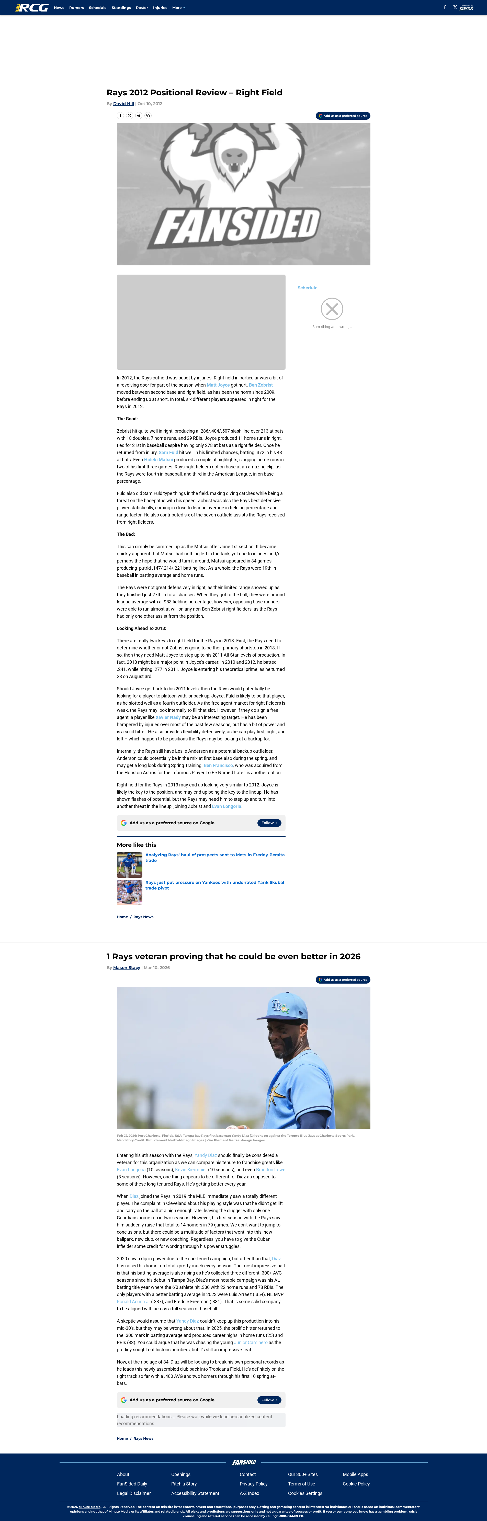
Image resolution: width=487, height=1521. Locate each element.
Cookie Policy (356, 1483)
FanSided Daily (132, 1483)
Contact (248, 1474)
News (59, 7)
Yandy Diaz (206, 1155)
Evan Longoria (226, 806)
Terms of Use (301, 1483)
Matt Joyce (218, 385)
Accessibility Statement (195, 1493)
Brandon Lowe (271, 1169)
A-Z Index (249, 1493)
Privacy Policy (254, 1483)
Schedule (98, 7)
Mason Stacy (126, 967)
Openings (180, 1474)
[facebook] (445, 7)
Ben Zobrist (261, 385)
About (123, 1474)
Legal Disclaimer (134, 1493)
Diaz (134, 1196)
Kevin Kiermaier (191, 1169)
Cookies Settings (305, 1493)
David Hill (123, 103)
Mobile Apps (355, 1474)
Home (122, 917)
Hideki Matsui (158, 459)
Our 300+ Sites (303, 1474)
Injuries (160, 7)
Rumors (76, 7)
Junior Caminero (251, 1342)
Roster (142, 7)
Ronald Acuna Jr (133, 1301)
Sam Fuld (168, 452)
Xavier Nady (168, 717)
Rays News (143, 917)
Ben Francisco (218, 765)
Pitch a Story (184, 1483)
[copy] (148, 115)
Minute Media (89, 1507)
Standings (121, 7)
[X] (455, 7)
